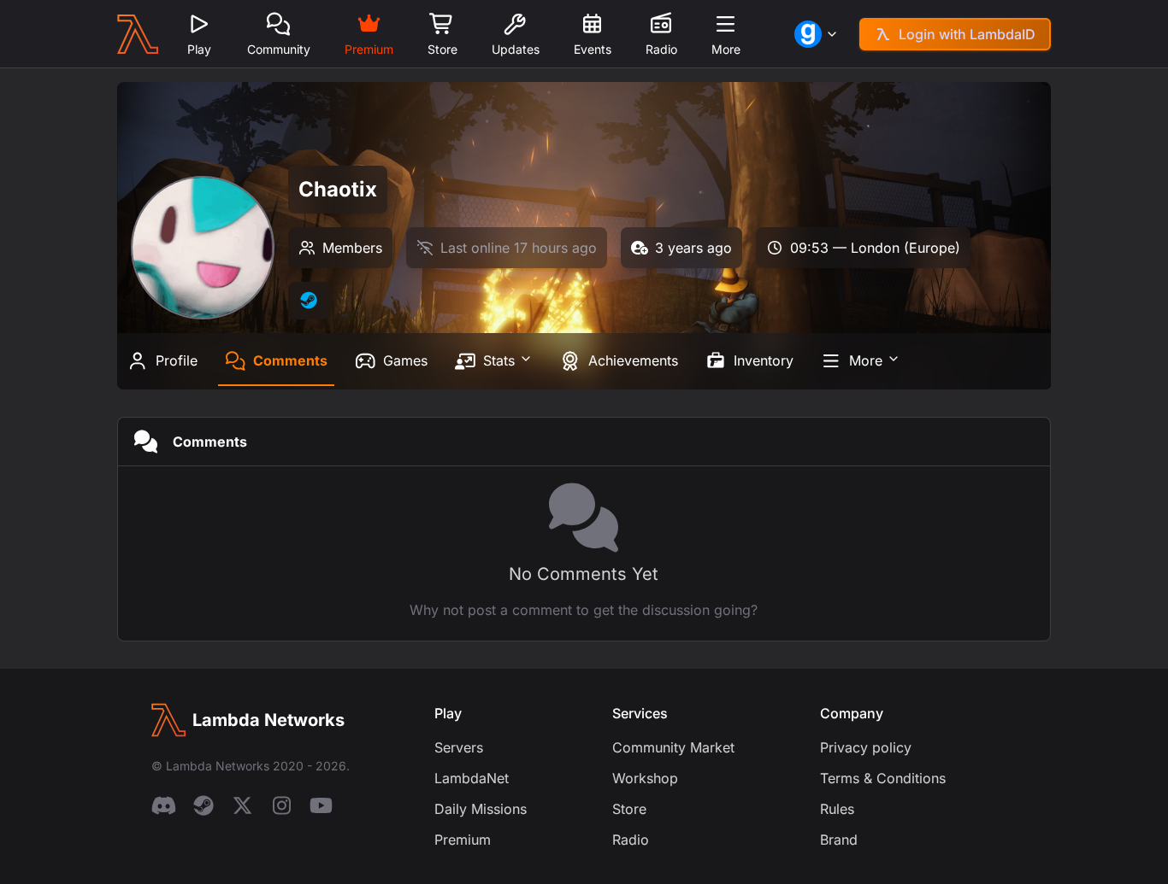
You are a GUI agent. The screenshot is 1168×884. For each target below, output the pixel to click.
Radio (630, 839)
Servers (458, 747)
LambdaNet (471, 778)
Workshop (645, 778)
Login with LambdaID (967, 34)
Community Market (673, 747)
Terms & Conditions (883, 778)
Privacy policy (865, 747)
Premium (462, 839)
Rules (837, 808)
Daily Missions (480, 808)
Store (629, 808)
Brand (839, 839)
